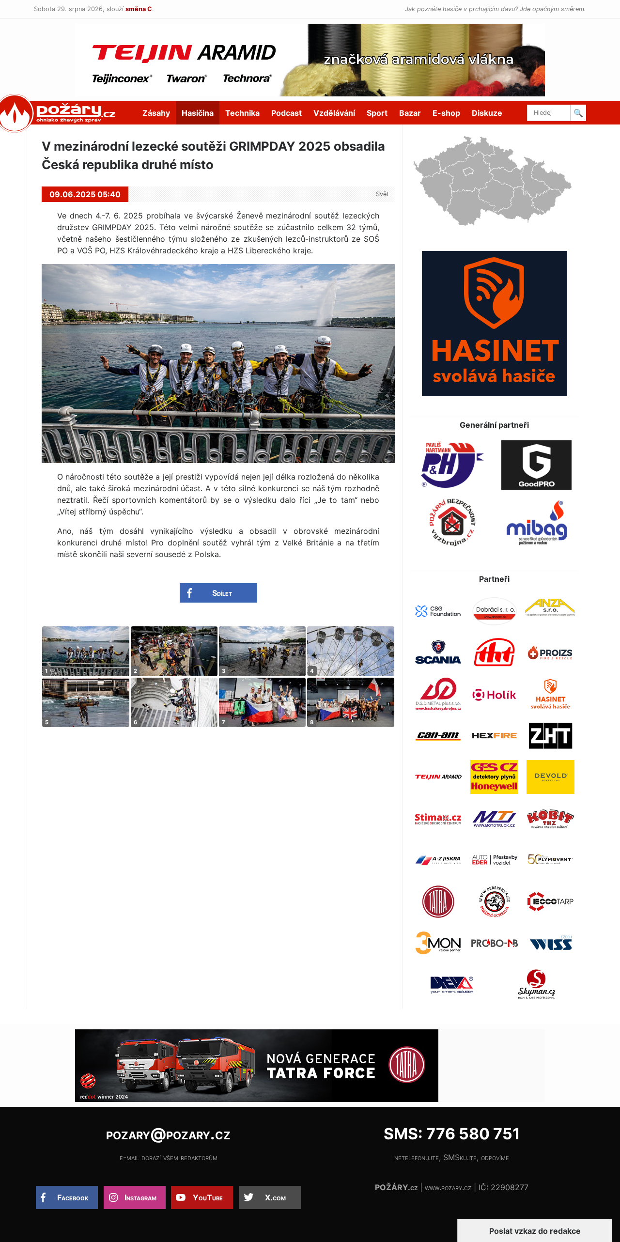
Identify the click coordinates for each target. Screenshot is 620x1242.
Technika (242, 113)
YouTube (208, 1197)
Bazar (410, 113)
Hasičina (198, 113)
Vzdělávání (334, 113)
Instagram (140, 1197)
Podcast (286, 113)
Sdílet (222, 593)
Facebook (73, 1197)
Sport (377, 113)
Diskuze (487, 113)
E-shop (446, 113)
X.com (275, 1197)
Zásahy (156, 113)
